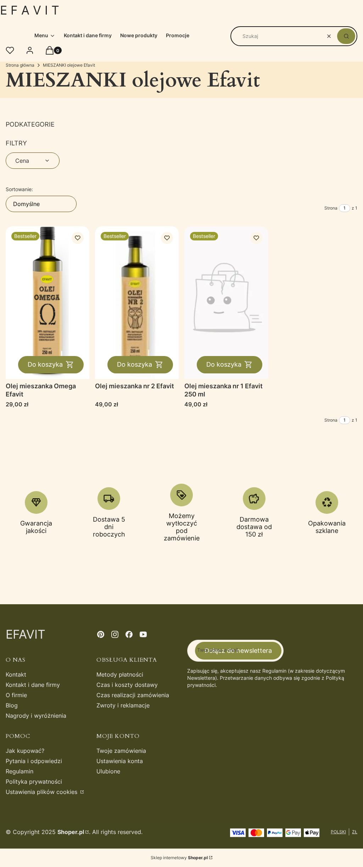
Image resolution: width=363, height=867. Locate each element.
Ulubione (108, 771)
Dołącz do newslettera (238, 650)
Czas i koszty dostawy (127, 684)
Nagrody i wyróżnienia (36, 715)
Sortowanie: (19, 189)
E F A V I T (29, 10)
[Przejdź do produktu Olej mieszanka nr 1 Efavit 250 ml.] (226, 302)
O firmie (16, 695)
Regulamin (19, 771)
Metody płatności (119, 674)
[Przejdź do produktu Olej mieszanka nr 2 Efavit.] (137, 302)
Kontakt (16, 674)
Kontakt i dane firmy (33, 684)
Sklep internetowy (179, 857)
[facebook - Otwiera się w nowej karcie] (129, 634)
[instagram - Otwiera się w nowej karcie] (115, 634)
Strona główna (20, 65)
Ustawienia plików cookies (42, 791)
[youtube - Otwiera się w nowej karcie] (143, 634)
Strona (330, 208)
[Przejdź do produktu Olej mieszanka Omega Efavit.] (47, 302)
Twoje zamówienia (121, 750)
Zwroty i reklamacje (123, 705)
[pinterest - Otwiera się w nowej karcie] (100, 634)
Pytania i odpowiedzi (34, 761)
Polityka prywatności (34, 781)
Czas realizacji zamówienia (132, 695)
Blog (12, 705)
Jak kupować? (25, 750)
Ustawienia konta (119, 761)
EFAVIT (25, 634)
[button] (346, 36)
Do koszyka (45, 364)
